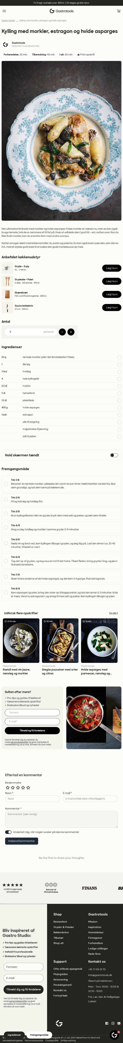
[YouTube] (119, 1023)
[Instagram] (112, 1023)
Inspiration (94, 927)
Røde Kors (94, 953)
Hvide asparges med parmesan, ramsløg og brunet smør (95, 673)
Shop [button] (57, 914)
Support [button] (60, 961)
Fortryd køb (60, 995)
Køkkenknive (61, 932)
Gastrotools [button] (98, 914)
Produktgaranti (62, 985)
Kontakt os (59, 990)
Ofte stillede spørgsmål (67, 969)
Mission (92, 921)
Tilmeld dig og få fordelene (23, 989)
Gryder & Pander (63, 927)
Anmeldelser (96, 932)
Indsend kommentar (21, 841)
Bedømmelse (13, 782)
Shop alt (58, 943)
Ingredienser (14, 1035)
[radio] (7, 787)
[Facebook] (106, 1023)
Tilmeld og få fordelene (32, 730)
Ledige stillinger (98, 948)
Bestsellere (60, 921)
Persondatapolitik (34, 1040)
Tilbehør (58, 937)
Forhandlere (95, 943)
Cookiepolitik (51, 1040)
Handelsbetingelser (13, 1040)
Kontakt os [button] (97, 961)
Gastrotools (18, 43)
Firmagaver (95, 937)
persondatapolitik (19, 742)
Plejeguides (60, 974)
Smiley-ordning (68, 1040)
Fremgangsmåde (39, 1035)
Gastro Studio (8, 20)
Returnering (60, 979)
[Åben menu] (7, 11)
